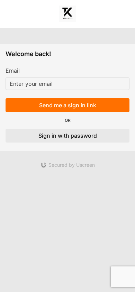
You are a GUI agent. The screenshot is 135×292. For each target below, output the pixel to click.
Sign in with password (67, 135)
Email (13, 70)
